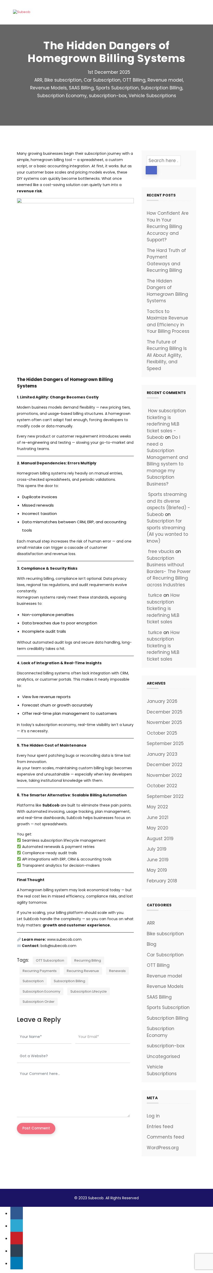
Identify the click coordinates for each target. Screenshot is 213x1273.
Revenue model (165, 80)
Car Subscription (102, 80)
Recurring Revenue (83, 970)
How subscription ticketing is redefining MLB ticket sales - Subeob (166, 424)
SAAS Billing (81, 88)
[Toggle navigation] (193, 12)
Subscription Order (39, 1001)
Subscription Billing (161, 88)
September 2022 (165, 796)
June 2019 (158, 860)
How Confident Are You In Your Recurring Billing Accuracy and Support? (168, 226)
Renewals (117, 970)
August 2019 (160, 838)
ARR (38, 80)
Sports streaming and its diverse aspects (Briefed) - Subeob (168, 504)
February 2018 (162, 881)
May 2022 (157, 807)
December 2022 (164, 764)
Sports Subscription (117, 88)
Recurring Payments (40, 970)
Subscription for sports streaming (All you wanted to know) (167, 531)
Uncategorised (163, 1056)
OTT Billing (134, 80)
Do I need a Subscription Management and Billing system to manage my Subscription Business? (167, 460)
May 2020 (157, 828)
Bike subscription (63, 80)
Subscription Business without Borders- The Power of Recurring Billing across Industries (169, 571)
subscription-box (108, 96)
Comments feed (165, 1137)
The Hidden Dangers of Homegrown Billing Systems (167, 291)
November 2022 (164, 775)
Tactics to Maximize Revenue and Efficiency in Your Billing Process (168, 321)
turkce (155, 595)
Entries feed (160, 1126)
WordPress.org (163, 1148)
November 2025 (164, 722)
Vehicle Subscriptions (152, 96)
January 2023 (162, 754)
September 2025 (165, 743)
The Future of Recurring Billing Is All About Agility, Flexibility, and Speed (167, 355)
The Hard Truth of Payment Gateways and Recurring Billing (166, 260)
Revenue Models (48, 88)
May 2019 (157, 870)
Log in (153, 1116)
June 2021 (157, 817)
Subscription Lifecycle (88, 991)
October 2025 (162, 733)
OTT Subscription (50, 960)
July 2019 (157, 849)
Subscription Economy (62, 96)
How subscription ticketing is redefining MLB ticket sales (163, 608)
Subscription (33, 981)
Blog (151, 944)
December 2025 (164, 712)
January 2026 (162, 701)
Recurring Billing (87, 960)
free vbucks (161, 551)
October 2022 (162, 786)
